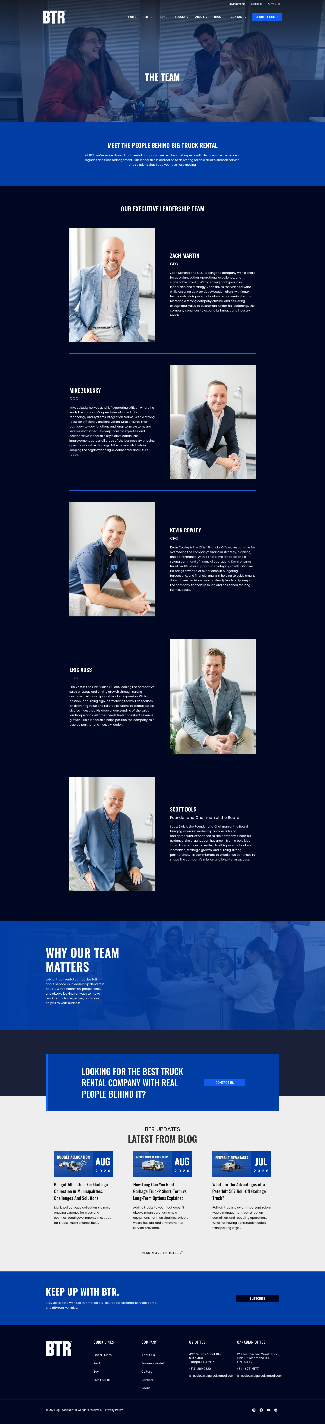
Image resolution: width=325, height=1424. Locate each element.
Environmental (237, 3)
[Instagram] (254, 1410)
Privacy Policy (114, 1410)
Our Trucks (101, 1380)
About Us (148, 1355)
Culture (146, 1371)
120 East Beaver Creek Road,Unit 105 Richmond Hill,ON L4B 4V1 (258, 1358)
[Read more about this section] (83, 1164)
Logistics (256, 3)
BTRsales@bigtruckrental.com (211, 1376)
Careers (147, 1380)
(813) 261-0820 (200, 1369)
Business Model (152, 1363)
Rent (96, 1363)
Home (132, 17)
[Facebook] (261, 1410)
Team (145, 1388)
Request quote (267, 17)
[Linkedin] (276, 1410)
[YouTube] (268, 1410)
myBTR (275, 3)
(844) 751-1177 (248, 1369)
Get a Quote (102, 1355)
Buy (96, 1371)
